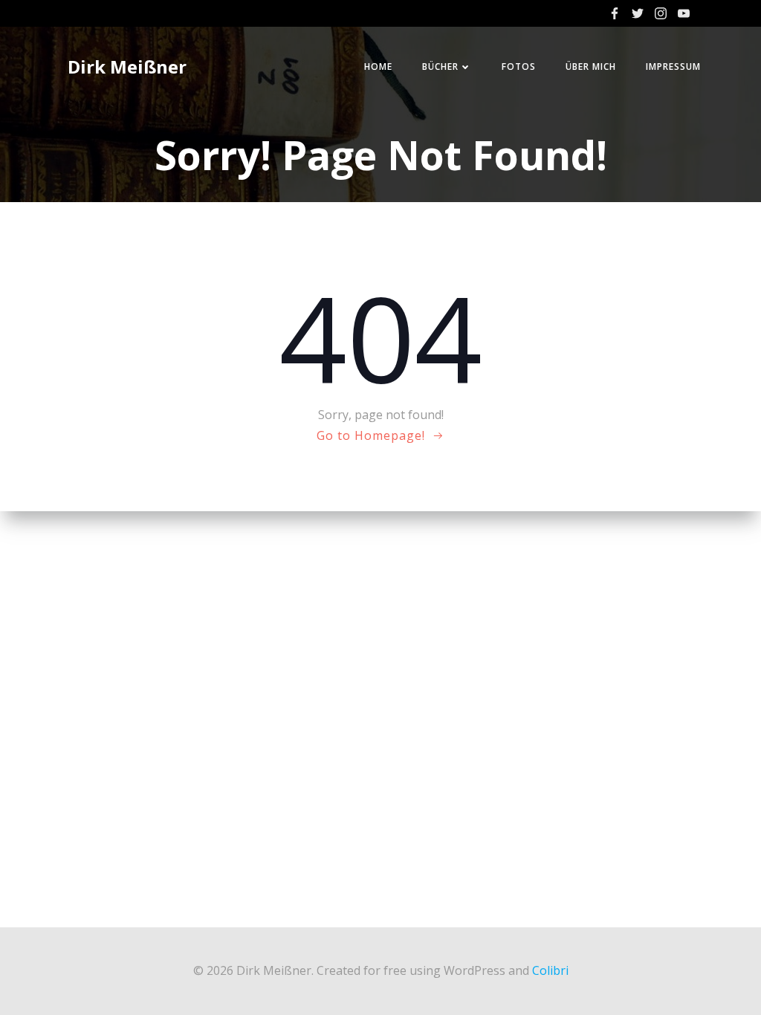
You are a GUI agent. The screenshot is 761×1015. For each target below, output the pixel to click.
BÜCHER (440, 66)
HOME (378, 66)
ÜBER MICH (591, 66)
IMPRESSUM (673, 66)
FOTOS (519, 66)
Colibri (550, 970)
